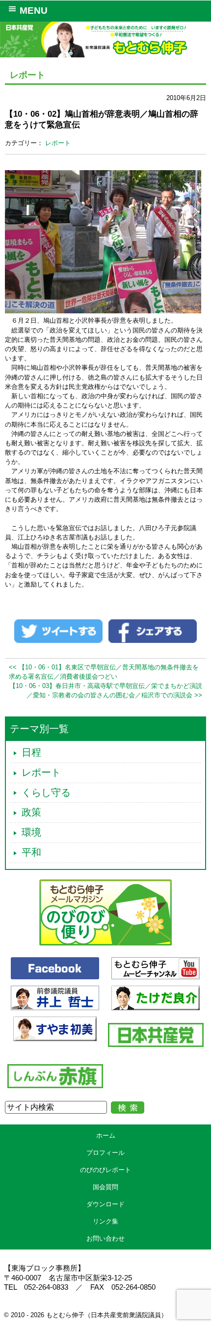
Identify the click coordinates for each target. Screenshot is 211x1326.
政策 (31, 812)
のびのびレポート (105, 1169)
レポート (58, 143)
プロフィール (105, 1152)
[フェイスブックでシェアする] (152, 631)
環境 (31, 832)
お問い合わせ (105, 1238)
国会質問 (105, 1187)
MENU (34, 10)
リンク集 (105, 1221)
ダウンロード (105, 1204)
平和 (31, 852)
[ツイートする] (58, 631)
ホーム (105, 1135)
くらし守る (46, 792)
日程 (31, 752)
